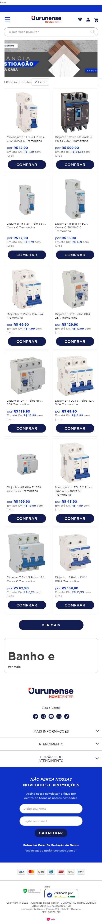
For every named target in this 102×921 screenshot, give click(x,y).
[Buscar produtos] (92, 32)
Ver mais (14, 667)
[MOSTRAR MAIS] (51, 625)
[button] (7, 20)
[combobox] (51, 31)
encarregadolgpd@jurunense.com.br (51, 850)
